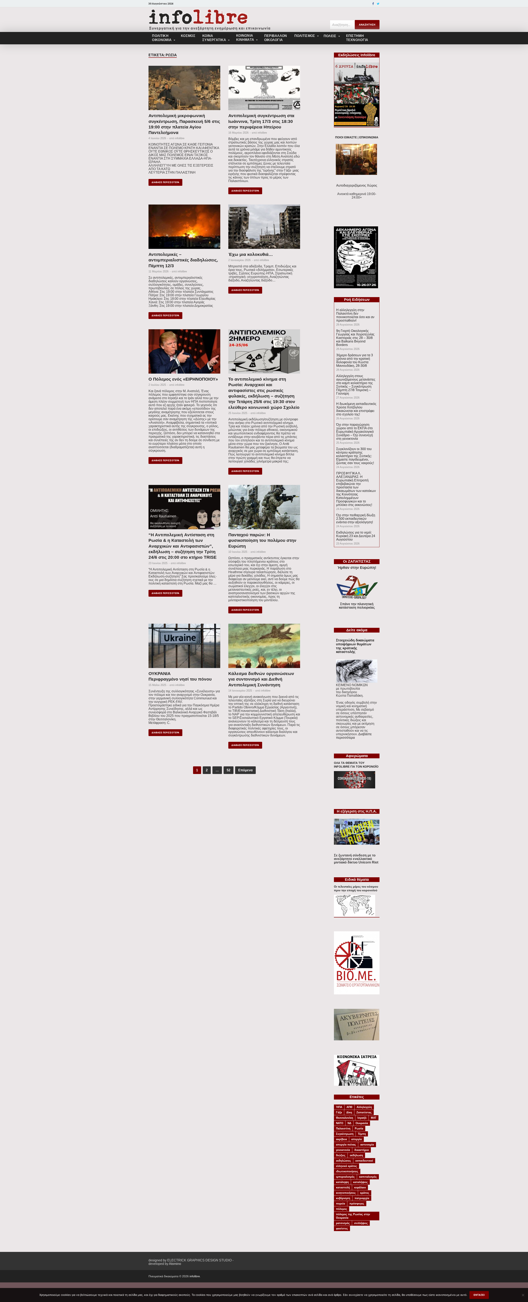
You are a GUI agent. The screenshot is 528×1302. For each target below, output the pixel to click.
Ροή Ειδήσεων (357, 300)
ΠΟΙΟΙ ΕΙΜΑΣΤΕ (346, 137)
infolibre (179, 138)
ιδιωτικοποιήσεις (347, 1171)
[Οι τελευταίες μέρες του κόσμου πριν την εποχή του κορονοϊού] (354, 915)
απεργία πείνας (346, 1144)
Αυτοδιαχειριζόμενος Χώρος (356, 185)
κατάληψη (342, 1182)
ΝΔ (349, 1123)
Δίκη (349, 1112)
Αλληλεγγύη (364, 1107)
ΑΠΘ (349, 1107)
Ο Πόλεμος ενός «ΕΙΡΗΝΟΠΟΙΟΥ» (183, 379)
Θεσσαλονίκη (344, 1117)
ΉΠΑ (339, 1107)
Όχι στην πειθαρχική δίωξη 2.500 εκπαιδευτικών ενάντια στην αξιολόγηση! (355, 518)
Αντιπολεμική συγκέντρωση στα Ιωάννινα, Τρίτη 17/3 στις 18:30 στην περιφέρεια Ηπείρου (261, 121)
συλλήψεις (361, 1223)
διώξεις (340, 1155)
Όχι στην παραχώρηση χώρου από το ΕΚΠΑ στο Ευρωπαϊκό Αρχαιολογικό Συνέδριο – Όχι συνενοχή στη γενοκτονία (355, 431)
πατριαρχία (362, 1198)
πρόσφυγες (356, 1203)
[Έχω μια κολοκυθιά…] (264, 228)
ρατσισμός (343, 1223)
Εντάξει (479, 1295)
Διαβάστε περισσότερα (354, 735)
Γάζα (339, 1112)
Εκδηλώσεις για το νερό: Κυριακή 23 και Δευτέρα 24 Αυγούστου (355, 536)
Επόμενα (245, 770)
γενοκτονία (343, 1149)
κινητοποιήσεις (346, 1192)
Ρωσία (359, 1128)
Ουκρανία (362, 1123)
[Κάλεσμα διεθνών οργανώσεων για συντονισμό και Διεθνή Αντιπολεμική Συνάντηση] (264, 647)
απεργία (356, 1139)
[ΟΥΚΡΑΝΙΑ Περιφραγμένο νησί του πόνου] (184, 647)
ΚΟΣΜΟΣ (188, 36)
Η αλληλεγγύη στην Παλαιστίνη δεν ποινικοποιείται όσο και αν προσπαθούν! (355, 315)
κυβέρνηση (343, 1198)
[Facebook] (373, 4)
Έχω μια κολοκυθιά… (250, 254)
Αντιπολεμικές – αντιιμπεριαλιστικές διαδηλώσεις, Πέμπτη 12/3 (183, 260)
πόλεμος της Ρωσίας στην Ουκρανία (353, 1216)
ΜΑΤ (373, 1117)
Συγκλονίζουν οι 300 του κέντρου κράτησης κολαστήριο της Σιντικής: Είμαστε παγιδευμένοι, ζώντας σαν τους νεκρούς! (355, 456)
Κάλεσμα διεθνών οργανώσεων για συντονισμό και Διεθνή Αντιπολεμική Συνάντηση (261, 679)
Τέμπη (362, 1133)
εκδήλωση (356, 1155)
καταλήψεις (360, 1182)
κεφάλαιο (360, 1187)
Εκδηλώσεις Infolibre (356, 55)
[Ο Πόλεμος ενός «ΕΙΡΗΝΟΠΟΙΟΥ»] (184, 352)
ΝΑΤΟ (339, 1123)
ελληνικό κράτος (346, 1166)
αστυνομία (367, 1144)
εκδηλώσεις (343, 1160)
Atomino (175, 1264)
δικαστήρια (361, 1149)
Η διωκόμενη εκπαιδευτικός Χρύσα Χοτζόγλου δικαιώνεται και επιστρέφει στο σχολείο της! (356, 409)
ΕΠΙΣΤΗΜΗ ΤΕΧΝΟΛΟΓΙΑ (357, 38)
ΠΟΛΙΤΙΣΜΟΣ (304, 36)
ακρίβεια (341, 1139)
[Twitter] (378, 4)
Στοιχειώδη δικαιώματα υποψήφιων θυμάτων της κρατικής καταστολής (355, 646)
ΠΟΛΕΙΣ (330, 36)
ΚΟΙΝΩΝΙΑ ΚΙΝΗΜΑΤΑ (245, 37)
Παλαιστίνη (343, 1128)
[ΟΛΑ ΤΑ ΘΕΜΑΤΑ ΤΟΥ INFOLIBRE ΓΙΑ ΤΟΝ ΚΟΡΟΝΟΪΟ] (354, 787)
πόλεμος (341, 1208)
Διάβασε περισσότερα (165, 182)
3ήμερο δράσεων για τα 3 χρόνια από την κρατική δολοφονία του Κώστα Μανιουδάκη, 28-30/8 (354, 360)
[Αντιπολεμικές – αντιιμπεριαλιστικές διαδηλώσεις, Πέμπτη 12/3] (184, 228)
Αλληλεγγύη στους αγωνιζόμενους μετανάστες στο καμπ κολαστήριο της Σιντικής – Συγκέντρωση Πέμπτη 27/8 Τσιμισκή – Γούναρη (355, 384)
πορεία (340, 1203)
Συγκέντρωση (345, 1133)
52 (228, 770)
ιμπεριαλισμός (345, 1176)
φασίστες (342, 1228)
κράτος (364, 1192)
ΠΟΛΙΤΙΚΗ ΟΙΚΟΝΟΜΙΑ (162, 38)
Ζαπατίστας (364, 1112)
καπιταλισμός (368, 1176)
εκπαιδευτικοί (364, 1160)
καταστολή (343, 1187)
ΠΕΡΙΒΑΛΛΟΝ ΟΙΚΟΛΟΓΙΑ (275, 38)
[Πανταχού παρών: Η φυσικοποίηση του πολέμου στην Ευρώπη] (264, 508)
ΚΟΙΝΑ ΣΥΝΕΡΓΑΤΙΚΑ (214, 38)
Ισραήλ (362, 1117)
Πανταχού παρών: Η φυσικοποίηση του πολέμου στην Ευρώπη (262, 540)
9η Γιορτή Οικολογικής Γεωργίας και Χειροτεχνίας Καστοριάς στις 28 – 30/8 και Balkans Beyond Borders (355, 338)
